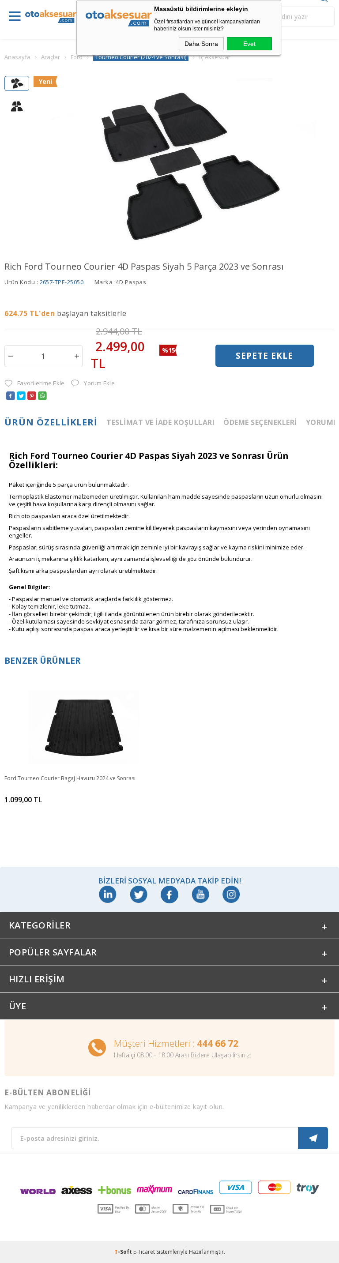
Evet (249, 43)
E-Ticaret (144, 1251)
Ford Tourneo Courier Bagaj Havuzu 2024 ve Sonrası (70, 778)
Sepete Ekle (264, 355)
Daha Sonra (201, 43)
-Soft (123, 1251)
